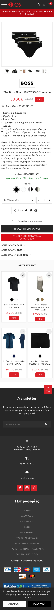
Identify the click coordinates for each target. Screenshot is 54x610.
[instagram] (27, 488)
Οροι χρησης (27, 533)
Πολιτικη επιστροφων (27, 544)
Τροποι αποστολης (27, 538)
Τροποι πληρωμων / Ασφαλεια (27, 549)
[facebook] (20, 488)
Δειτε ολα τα (11, 245)
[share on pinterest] (31, 210)
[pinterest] (34, 488)
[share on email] (36, 210)
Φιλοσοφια (27, 516)
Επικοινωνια (27, 522)
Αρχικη (27, 511)
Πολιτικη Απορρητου (27, 554)
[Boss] (27, 83)
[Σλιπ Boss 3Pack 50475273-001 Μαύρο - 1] (27, 44)
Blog (27, 527)
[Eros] (15, 5)
